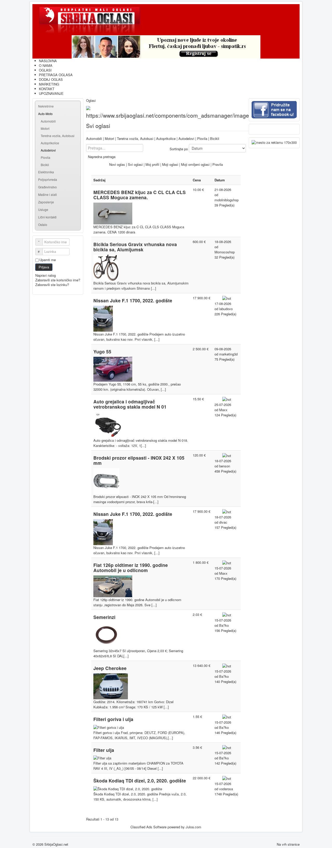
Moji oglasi (170, 164)
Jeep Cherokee (110, 668)
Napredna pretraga (101, 156)
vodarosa (226, 788)
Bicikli (45, 164)
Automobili (48, 121)
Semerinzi (104, 617)
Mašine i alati (47, 194)
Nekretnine (46, 106)
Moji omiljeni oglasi (195, 164)
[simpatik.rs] (166, 47)
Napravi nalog (46, 275)
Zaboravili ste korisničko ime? (57, 279)
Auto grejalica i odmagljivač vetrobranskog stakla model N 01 (130, 404)
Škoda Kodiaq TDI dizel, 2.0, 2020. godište (139, 780)
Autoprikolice (50, 143)
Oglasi (91, 100)
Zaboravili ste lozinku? (52, 284)
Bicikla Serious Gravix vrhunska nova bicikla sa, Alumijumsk (135, 247)
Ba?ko (224, 625)
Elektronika (46, 172)
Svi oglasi (135, 164)
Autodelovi (48, 150)
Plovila (45, 157)
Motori (45, 128)
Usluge (43, 209)
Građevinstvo (47, 187)
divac (223, 522)
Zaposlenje (46, 202)
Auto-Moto (45, 113)
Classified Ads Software (148, 826)
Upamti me (47, 260)
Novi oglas (117, 164)
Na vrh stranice (288, 844)
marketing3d (228, 354)
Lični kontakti (47, 217)
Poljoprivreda (47, 179)
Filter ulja (103, 750)
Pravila (217, 164)
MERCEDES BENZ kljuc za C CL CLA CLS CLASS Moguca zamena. (139, 195)
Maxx (223, 409)
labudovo (226, 308)
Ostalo (42, 224)
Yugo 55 (102, 351)
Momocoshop (225, 252)
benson (224, 466)
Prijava (44, 267)
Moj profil (152, 164)
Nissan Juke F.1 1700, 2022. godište (132, 300)
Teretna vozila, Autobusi (57, 135)
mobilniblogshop (227, 199)
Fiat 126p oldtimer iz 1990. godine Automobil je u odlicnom (130, 567)
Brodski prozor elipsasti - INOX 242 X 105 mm (138, 460)
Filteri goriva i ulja (113, 719)
